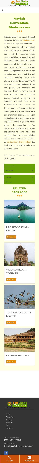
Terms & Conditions (9, 421)
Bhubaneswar (29, 40)
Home (8, 414)
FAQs (7, 425)
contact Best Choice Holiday (19, 142)
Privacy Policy (10, 417)
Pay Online (9, 428)
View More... (11, 237)
